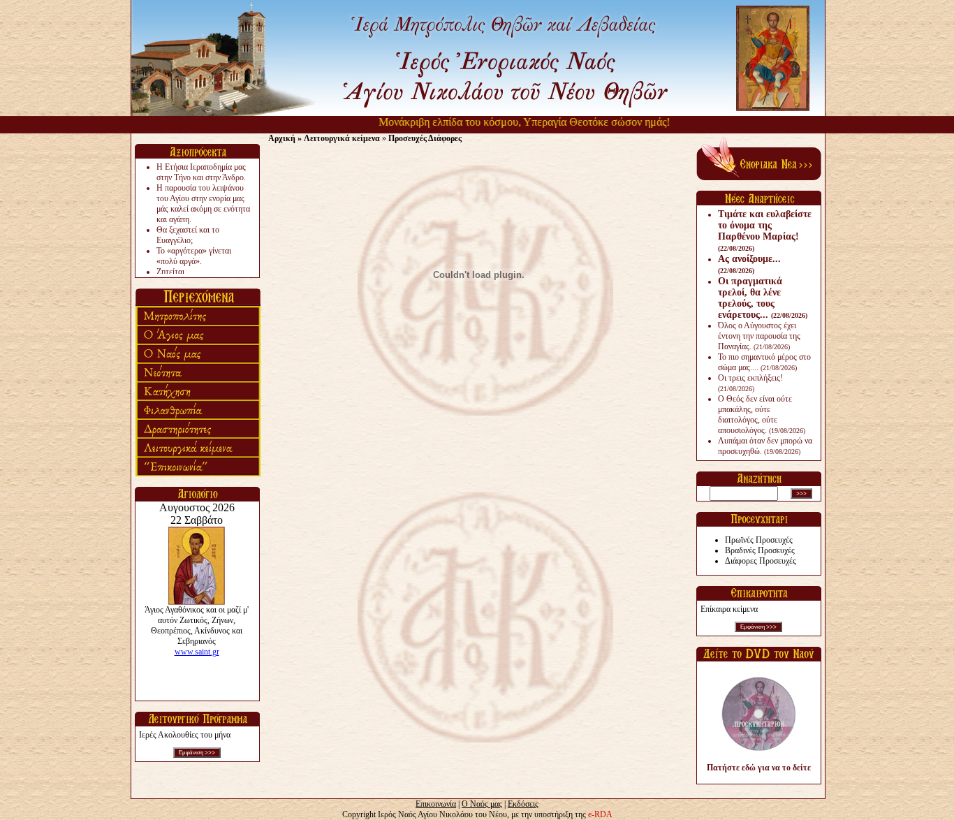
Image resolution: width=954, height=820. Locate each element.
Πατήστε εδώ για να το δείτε (759, 768)
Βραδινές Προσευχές (760, 550)
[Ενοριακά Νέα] (758, 177)
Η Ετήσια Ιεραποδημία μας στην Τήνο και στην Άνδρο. (201, 172)
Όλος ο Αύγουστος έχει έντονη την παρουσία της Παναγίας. (759, 336)
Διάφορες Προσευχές (760, 561)
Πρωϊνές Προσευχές (759, 540)
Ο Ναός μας (482, 804)
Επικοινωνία (436, 804)
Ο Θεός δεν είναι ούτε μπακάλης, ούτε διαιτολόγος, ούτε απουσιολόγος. (761, 414)
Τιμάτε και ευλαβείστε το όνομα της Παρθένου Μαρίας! (765, 230)
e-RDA (600, 814)
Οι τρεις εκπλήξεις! (750, 383)
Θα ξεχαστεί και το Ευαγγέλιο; (187, 235)
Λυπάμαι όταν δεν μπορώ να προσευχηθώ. (765, 446)
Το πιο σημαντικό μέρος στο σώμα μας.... (764, 362)
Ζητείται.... (174, 272)
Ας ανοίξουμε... (749, 264)
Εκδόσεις (523, 804)
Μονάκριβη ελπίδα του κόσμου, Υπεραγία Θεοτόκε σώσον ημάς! (508, 122)
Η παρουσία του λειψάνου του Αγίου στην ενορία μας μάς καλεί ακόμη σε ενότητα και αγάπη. (203, 203)
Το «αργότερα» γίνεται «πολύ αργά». (193, 256)
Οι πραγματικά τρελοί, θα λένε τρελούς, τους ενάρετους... (762, 298)
